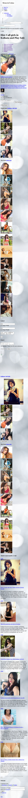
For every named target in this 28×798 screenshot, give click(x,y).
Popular (9, 14)
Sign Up (6, 7)
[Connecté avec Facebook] (4, 785)
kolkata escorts (11, 87)
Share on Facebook (8, 44)
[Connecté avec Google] (9, 785)
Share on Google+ (8, 48)
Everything (9, 15)
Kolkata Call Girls (12, 108)
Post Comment (18, 102)
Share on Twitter (8, 45)
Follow (2, 93)
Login (5, 8)
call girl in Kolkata (5, 85)
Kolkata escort (17, 86)
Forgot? (8, 789)
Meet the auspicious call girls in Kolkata (10, 624)
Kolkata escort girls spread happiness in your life (12, 698)
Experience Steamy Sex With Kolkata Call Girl (12, 659)
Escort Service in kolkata (16, 85)
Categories (6, 13)
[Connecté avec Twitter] (14, 785)
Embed (5, 51)
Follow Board (4, 105)
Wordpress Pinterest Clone (18, 776)
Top (2, 796)
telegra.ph (11, 53)
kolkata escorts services (21, 87)
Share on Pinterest (8, 49)
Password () (5, 789)
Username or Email (5, 788)
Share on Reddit (8, 47)
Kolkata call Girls (9, 86)
